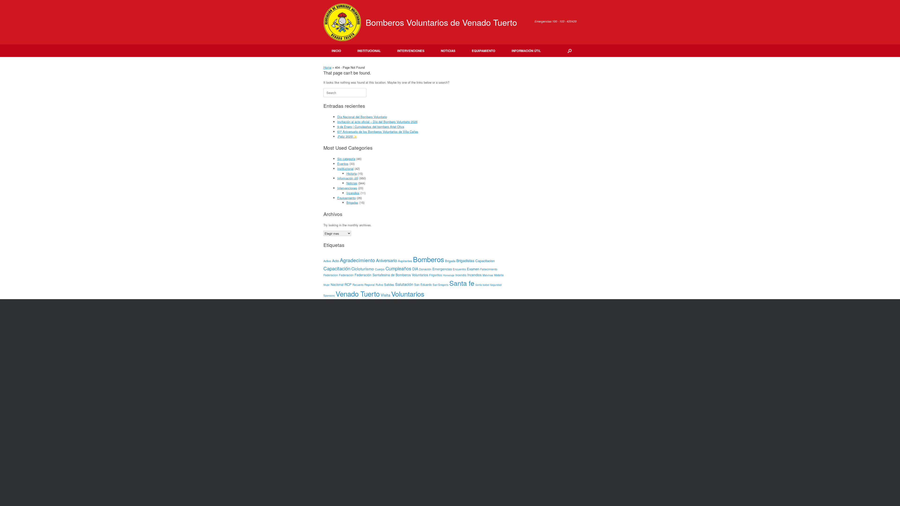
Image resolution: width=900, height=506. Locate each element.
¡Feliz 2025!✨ (347, 136)
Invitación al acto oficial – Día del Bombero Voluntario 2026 (377, 121)
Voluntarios (407, 293)
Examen (473, 268)
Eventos (343, 163)
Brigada (450, 261)
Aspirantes (405, 261)
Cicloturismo (362, 269)
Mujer (326, 284)
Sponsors (329, 295)
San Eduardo (423, 284)
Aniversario (386, 260)
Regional (369, 284)
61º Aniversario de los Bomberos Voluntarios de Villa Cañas (377, 131)
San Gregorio (440, 284)
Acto (335, 260)
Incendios (353, 193)
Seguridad (496, 284)
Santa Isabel (482, 284)
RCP (348, 284)
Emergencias (442, 269)
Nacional (337, 284)
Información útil (526, 50)
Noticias (448, 50)
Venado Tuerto (358, 293)
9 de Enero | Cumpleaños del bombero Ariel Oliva (370, 126)
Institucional (369, 50)
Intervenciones (410, 50)
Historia (351, 173)
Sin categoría (346, 158)
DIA (415, 268)
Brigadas (352, 202)
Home (327, 67)
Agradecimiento (357, 260)
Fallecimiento (488, 269)
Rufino (379, 284)
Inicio (336, 50)
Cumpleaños (398, 268)
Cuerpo (380, 269)
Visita (385, 295)
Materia (499, 275)
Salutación (404, 284)
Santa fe (461, 283)
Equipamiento (483, 50)
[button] (570, 51)
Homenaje (448, 275)
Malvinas (488, 275)
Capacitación (336, 268)
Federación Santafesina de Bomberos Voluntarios (391, 274)
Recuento (358, 284)
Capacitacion (485, 260)
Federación (346, 275)
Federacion (330, 275)
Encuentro (459, 269)
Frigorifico (435, 275)
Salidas (389, 284)
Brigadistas (465, 260)
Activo (327, 261)
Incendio (460, 275)
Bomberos (428, 259)
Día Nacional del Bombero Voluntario (362, 117)
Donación (425, 269)
